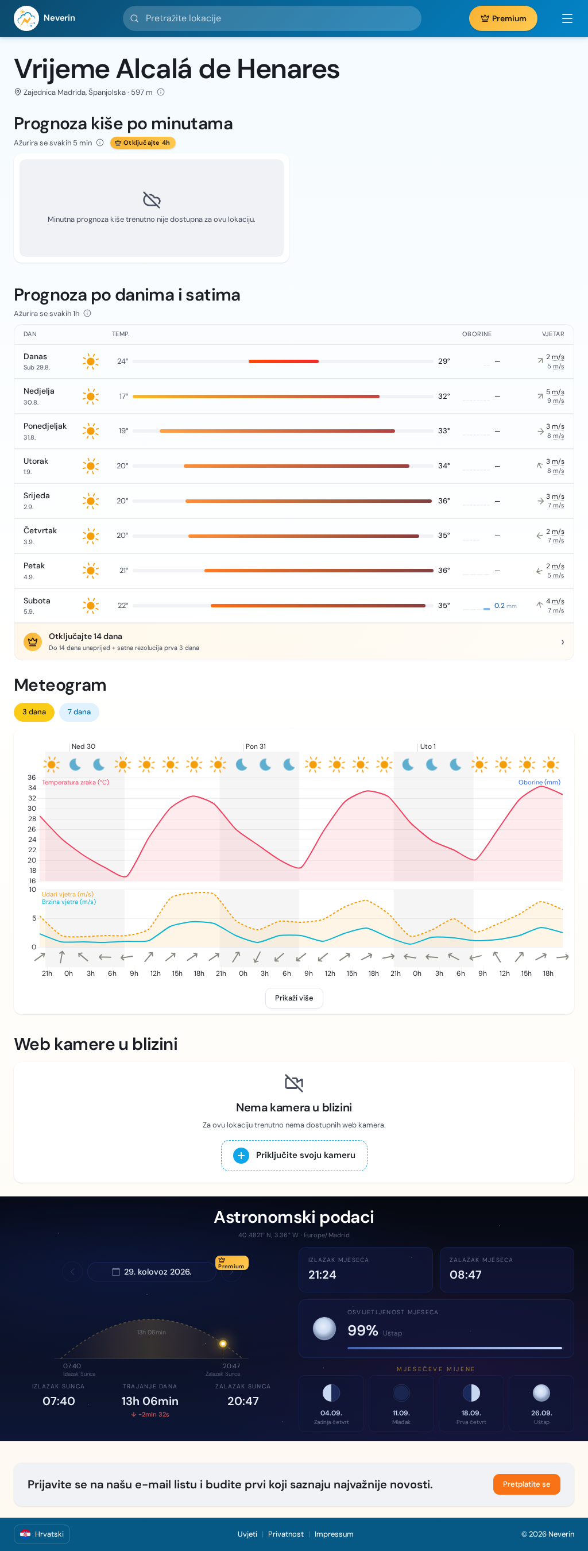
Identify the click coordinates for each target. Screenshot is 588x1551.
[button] (561, 18)
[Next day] (231, 1271)
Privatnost (286, 1534)
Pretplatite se (527, 1484)
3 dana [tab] (34, 712)
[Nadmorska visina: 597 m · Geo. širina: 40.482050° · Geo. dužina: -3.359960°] (161, 92)
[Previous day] (72, 1271)
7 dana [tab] (79, 712)
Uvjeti (247, 1534)
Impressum (334, 1534)
